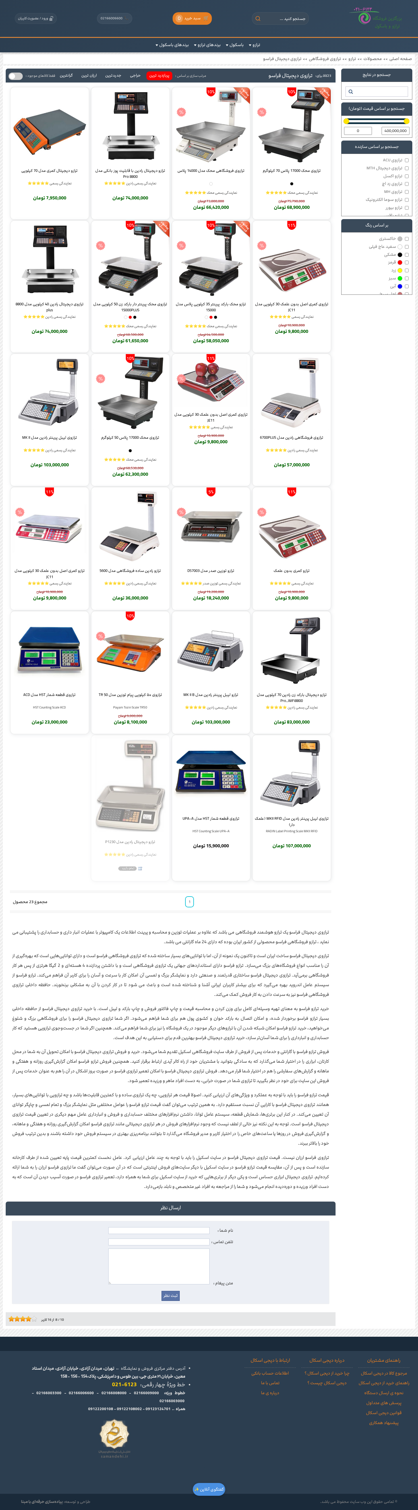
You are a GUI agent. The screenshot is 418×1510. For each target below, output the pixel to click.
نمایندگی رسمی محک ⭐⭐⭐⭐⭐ (292, 192)
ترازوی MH (393, 192)
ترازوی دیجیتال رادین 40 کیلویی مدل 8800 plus (50, 307)
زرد (393, 270)
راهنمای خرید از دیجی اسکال (384, 1383)
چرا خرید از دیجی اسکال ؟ (327, 1373)
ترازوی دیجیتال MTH (384, 168)
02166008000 (114, 1393)
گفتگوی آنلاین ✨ (209, 1489)
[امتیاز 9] (32, 1319)
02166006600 (115, 18)
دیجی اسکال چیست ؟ (327, 1383)
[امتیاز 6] (24, 1319)
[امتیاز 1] (10, 1319)
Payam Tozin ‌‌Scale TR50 (130, 707)
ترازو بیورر (394, 208)
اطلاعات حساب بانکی (270, 1373)
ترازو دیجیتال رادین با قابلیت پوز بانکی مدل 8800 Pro (130, 173)
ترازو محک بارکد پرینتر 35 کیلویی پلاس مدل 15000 (211, 307)
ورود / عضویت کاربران (33, 18)
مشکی (390, 255)
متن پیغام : (223, 1283)
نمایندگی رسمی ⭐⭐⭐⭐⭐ (50, 183)
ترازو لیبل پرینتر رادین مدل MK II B (210, 695)
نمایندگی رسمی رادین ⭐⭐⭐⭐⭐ (130, 183)
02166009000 (146, 1393)
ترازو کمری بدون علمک (292, 571)
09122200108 (100, 1409)
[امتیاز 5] (21, 1319)
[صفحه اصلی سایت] (376, 18)
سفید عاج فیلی (382, 247)
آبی (393, 286)
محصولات (372, 59)
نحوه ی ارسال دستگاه (383, 1393)
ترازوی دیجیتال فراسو (282, 59)
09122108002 (129, 1409)
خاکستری (387, 239)
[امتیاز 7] (27, 1319)
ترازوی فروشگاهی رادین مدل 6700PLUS (291, 437)
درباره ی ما (270, 1393)
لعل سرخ (387, 294)
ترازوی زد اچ (392, 184)
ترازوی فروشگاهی (325, 59)
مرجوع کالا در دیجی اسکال (384, 1373)
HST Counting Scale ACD (49, 707)
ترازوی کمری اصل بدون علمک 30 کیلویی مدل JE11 (211, 417)
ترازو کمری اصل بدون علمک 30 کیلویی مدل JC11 (50, 573)
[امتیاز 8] (29, 1319)
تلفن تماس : (222, 1242)
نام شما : (225, 1230)
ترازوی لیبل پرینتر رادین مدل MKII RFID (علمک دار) (292, 821)
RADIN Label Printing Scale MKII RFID (292, 831)
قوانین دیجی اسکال (384, 1413)
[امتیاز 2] (12, 1319)
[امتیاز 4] (18, 1319)
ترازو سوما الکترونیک (384, 200)
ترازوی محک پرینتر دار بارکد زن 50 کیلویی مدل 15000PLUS (130, 307)
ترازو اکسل (392, 176)
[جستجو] (350, 91)
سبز (392, 278)
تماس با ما (270, 1383)
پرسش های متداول (384, 1403)
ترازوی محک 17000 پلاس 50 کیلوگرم (130, 437)
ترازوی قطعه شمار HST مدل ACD (49, 695)
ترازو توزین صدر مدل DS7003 (210, 571)
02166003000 (172, 1401)
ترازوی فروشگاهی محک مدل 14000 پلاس (211, 171)
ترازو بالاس (393, 216)
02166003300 (48, 1393)
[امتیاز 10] (35, 1319)
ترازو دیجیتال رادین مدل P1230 (130, 842)
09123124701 (158, 1409)
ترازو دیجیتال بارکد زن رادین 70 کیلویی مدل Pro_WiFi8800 (292, 697)
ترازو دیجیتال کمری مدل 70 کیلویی (49, 171)
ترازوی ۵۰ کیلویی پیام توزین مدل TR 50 (130, 695)
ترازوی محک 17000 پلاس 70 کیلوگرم (292, 171)
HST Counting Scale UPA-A (211, 831)
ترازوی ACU (392, 160)
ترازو (352, 59)
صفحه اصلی (400, 59)
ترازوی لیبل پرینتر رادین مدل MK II (49, 437)
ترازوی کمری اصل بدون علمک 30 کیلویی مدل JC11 (291, 307)
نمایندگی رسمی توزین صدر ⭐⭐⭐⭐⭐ (211, 583)
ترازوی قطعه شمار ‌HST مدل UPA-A (211, 818)
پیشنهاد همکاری (384, 1423)
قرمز (392, 262)
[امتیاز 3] (15, 1319)
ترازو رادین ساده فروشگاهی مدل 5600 (130, 571)
